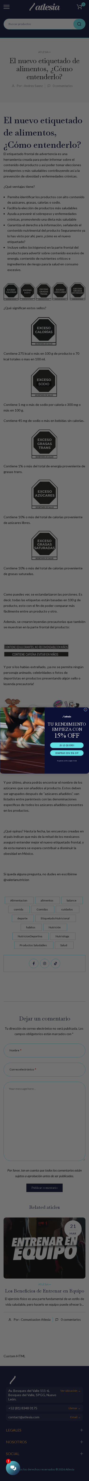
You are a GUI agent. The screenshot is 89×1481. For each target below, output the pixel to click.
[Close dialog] (85, 709)
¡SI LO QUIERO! (67, 745)
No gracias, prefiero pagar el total (67, 761)
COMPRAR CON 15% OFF (66, 753)
